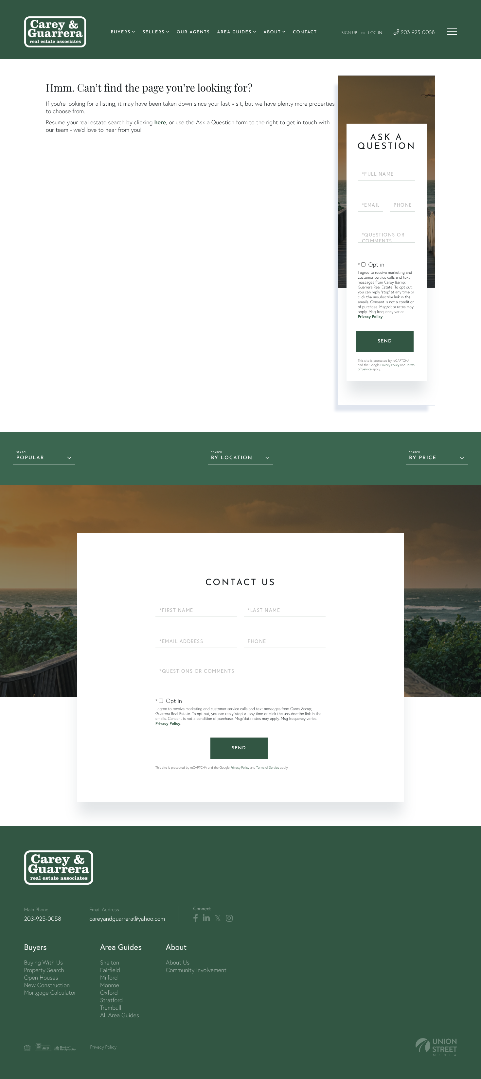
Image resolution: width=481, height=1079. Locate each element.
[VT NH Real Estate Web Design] (436, 1047)
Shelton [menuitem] (109, 962)
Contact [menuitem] (305, 32)
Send (385, 341)
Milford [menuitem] (109, 977)
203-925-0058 (417, 33)
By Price (422, 458)
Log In (375, 33)
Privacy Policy (370, 316)
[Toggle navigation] (452, 31)
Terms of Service (267, 767)
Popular (30, 458)
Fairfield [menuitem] (110, 970)
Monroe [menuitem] (109, 985)
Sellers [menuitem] (153, 32)
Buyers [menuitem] (120, 32)
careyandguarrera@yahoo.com (127, 918)
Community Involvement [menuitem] (196, 970)
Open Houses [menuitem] (41, 977)
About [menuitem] (272, 32)
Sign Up (349, 33)
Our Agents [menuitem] (193, 32)
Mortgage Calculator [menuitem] (50, 992)
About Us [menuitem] (178, 962)
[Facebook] (195, 918)
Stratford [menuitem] (111, 1000)
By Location (232, 458)
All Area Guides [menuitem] (119, 1015)
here (160, 122)
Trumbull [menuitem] (110, 1007)
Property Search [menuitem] (44, 970)
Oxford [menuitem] (109, 992)
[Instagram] (229, 918)
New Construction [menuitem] (47, 985)
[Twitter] (218, 918)
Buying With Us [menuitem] (43, 962)
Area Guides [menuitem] (234, 32)
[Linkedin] (206, 918)
